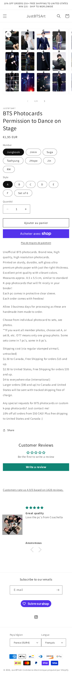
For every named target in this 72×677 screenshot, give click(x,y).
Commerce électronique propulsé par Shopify (45, 670)
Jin (49, 160)
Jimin (33, 152)
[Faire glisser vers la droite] (44, 101)
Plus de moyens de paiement (36, 242)
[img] (47, 508)
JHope (33, 160)
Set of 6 (23, 193)
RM (9, 169)
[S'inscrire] (58, 589)
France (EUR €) (22, 642)
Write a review (36, 467)
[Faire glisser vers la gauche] (27, 101)
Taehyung (13, 160)
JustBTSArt (17, 670)
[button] (5, 16)
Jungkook (13, 152)
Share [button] (10, 430)
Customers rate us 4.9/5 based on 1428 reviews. (33, 490)
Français (50, 642)
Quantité (7, 201)
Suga (50, 152)
